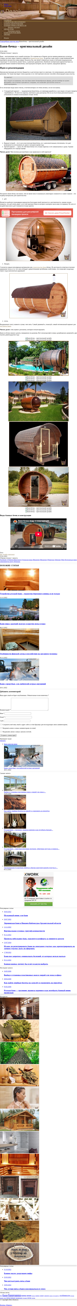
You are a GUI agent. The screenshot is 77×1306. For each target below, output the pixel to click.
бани (5, 1295)
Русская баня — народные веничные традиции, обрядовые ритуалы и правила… (31, 849)
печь (8, 1298)
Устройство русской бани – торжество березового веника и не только (30, 594)
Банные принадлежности (15, 25)
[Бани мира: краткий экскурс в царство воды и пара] (19, 620)
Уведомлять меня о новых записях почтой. (16, 732)
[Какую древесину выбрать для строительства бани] (19, 1063)
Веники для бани (14, 27)
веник (29, 1295)
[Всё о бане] (11, 17)
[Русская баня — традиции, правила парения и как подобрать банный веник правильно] (15, 828)
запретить (46, 1295)
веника (33, 1295)
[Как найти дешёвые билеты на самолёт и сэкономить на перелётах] (15, 809)
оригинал (11, 554)
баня (11, 1295)
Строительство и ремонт (14, 22)
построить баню (5, 326)
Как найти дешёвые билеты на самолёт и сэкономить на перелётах (27, 811)
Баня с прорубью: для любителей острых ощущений (23, 684)
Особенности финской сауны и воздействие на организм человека (28, 654)
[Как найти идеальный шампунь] (19, 1108)
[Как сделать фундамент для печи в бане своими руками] (19, 1220)
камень (51, 1295)
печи (5, 1298)
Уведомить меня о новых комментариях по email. (19, 728)
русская (25, 1298)
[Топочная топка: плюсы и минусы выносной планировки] (19, 1197)
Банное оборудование (13, 24)
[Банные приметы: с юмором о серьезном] (19, 1264)
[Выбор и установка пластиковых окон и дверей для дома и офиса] (15, 790)
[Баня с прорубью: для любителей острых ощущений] (19, 680)
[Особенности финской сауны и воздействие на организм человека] (19, 650)
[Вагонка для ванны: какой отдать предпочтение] (19, 1175)
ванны (23, 1295)
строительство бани (39, 267)
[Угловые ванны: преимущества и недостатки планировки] (19, 1019)
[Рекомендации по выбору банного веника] (19, 1086)
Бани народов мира (12, 33)
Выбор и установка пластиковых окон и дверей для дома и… (25, 792)
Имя (2, 713)
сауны (33, 1298)
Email (2, 717)
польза (12, 1298)
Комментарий (5, 710)
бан (1, 554)
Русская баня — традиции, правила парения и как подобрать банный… (28, 830)
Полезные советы (14, 31)
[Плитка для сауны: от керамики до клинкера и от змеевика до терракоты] (19, 1153)
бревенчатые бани (37, 58)
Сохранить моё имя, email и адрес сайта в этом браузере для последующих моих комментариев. (35, 724)
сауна (29, 1298)
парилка (72, 1295)
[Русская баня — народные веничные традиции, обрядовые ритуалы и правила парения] (15, 847)
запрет (42, 1295)
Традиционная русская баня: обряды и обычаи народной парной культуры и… (31, 868)
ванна (17, 1295)
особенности (65, 1295)
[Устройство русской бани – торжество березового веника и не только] (19, 590)
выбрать (37, 1295)
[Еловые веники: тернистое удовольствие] (19, 1242)
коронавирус (56, 1295)
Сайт (1, 721)
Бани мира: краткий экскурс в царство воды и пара (22, 624)
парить (1, 1298)
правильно (19, 1298)
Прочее (7, 34)
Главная (2, 41)
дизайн (5, 554)
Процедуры (9, 29)
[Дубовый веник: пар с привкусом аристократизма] (19, 1041)
